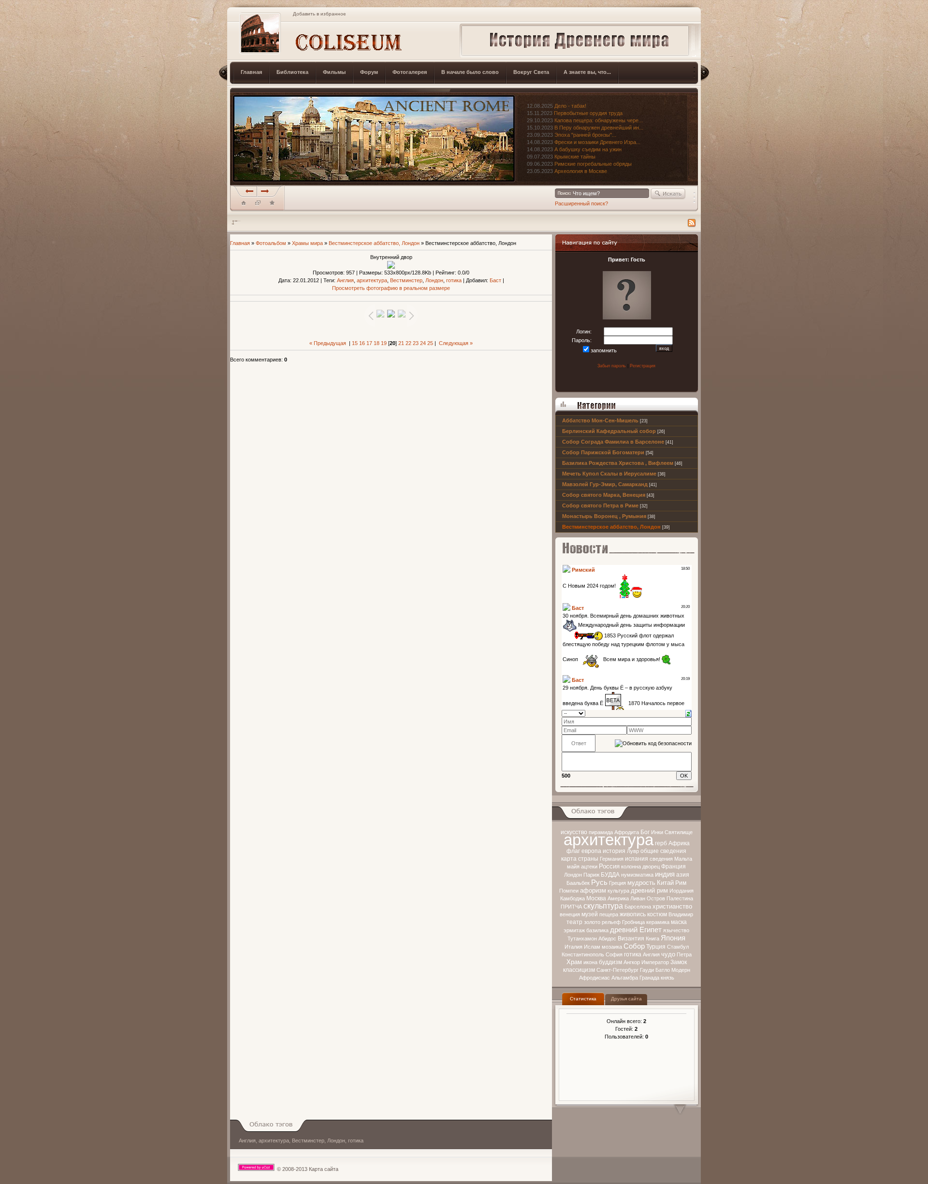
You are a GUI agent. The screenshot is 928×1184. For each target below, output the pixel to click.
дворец (651, 866)
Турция (656, 946)
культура (618, 891)
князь (667, 978)
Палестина (680, 898)
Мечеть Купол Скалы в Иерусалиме (609, 473)
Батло (662, 970)
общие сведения (663, 851)
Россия (609, 866)
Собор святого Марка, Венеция (603, 495)
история (614, 851)
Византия (631, 938)
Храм (574, 962)
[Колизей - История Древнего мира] (272, 205)
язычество (676, 930)
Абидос (607, 938)
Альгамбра (624, 978)
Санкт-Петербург (617, 970)
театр (574, 922)
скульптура (603, 906)
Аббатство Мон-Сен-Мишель (600, 420)
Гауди (647, 970)
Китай (665, 882)
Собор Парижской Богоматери (603, 452)
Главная (240, 243)
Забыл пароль (611, 365)
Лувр (633, 851)
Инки (657, 832)
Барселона (637, 907)
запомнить (604, 350)
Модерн (680, 970)
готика (632, 954)
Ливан (637, 898)
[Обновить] (688, 713)
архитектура (608, 840)
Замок (678, 962)
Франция (673, 866)
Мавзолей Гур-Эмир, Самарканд (605, 484)
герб (661, 843)
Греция (617, 883)
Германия (612, 859)
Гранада (649, 978)
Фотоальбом (271, 243)
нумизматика (637, 875)
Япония (673, 938)
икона (590, 962)
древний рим (649, 890)
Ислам (592, 947)
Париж (591, 875)
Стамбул (678, 947)
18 (376, 343)
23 (416, 343)
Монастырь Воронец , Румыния (604, 516)
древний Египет (636, 930)
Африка (679, 843)
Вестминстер (406, 280)
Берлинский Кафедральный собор (609, 431)
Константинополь (583, 954)
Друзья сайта (626, 998)
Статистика (583, 998)
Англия (651, 954)
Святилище (679, 832)
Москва (596, 898)
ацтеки (589, 866)
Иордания (681, 891)
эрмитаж (574, 930)
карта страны (579, 858)
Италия (573, 947)
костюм (657, 914)
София (614, 954)
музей (589, 914)
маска (679, 922)
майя (573, 866)
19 (384, 343)
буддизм (610, 962)
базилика (597, 930)
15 (355, 343)
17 (369, 343)
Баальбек (578, 883)
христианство (672, 906)
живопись (633, 914)
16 (362, 343)
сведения (661, 859)
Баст (495, 280)
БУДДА (610, 874)
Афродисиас (594, 978)
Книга (652, 938)
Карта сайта (323, 1169)
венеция (570, 914)
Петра (684, 954)
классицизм (579, 970)
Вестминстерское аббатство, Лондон (611, 527)
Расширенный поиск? (581, 203)
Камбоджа (572, 898)
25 (430, 343)
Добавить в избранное (319, 13)
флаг (573, 851)
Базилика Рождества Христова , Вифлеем (617, 463)
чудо (668, 954)
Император (655, 962)
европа (591, 851)
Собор (634, 946)
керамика (657, 922)
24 (423, 343)
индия (665, 874)
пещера (608, 914)
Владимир (680, 914)
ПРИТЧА (571, 907)
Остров (656, 898)
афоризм (593, 890)
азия (682, 874)
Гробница (633, 922)
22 (408, 343)
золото (592, 922)
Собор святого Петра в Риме (600, 505)
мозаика (612, 947)
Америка (618, 898)
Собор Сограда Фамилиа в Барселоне (613, 442)
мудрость (641, 882)
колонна (631, 866)
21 (401, 343)
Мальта (683, 859)
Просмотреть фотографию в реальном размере (391, 288)
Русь (599, 882)
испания (636, 858)
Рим (680, 883)
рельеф (611, 922)
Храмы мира (307, 243)
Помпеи (569, 891)
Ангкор (632, 962)
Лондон (573, 875)
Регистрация (642, 365)
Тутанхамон (582, 938)
